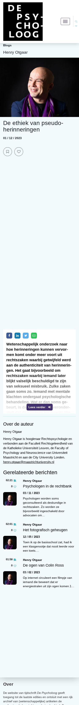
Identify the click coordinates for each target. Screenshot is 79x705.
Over (8, 684)
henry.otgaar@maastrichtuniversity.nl (28, 462)
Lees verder (37, 407)
